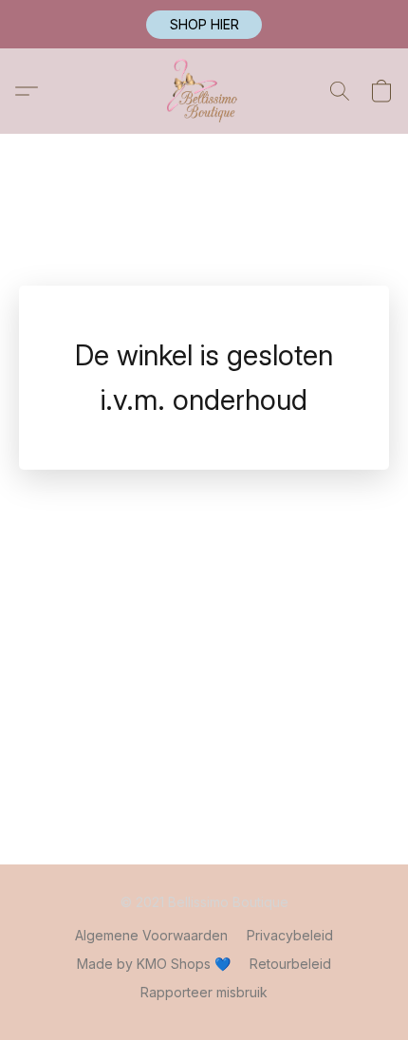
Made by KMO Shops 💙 (154, 964)
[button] (204, 24)
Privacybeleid (290, 935)
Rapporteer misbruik (204, 992)
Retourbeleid (290, 964)
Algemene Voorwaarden (151, 935)
